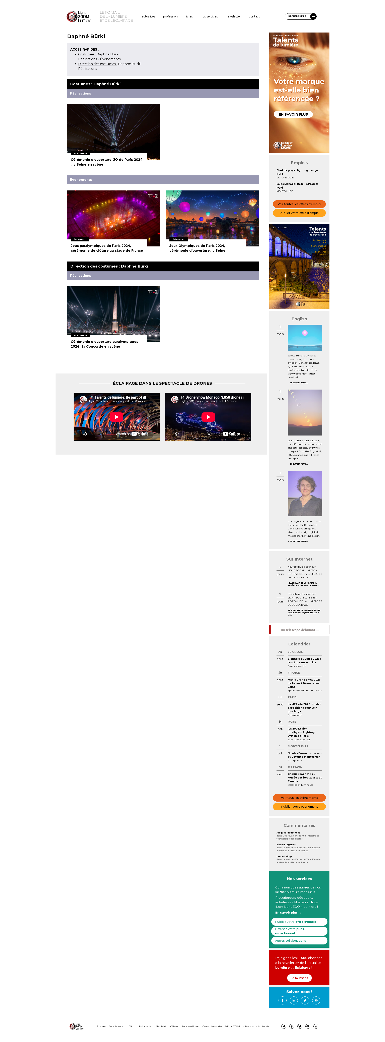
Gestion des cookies (212, 1026)
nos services (209, 16)
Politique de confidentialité (152, 1026)
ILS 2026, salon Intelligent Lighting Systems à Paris (301, 732)
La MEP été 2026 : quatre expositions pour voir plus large (304, 708)
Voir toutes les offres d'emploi (299, 204)
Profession (170, 16)
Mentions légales (190, 1026)
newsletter (233, 16)
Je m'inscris (299, 978)
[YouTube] (316, 1000)
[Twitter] (305, 1000)
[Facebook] (283, 1000)
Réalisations (87, 59)
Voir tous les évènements (299, 798)
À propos (101, 1026)
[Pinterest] (283, 1026)
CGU (131, 1026)
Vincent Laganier (286, 844)
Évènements (110, 59)
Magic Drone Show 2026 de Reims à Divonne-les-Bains (304, 683)
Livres (189, 16)
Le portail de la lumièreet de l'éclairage (116, 16)
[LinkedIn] (294, 1000)
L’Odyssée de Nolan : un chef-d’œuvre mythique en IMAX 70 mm (304, 612)
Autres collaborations (290, 940)
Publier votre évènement (299, 806)
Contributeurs (116, 1026)
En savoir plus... (299, 383)
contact (254, 16)
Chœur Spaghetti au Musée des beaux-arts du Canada (305, 777)
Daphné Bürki (98, 54)
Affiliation (174, 1026)
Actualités (148, 16)
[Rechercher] (313, 16)
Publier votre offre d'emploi (299, 213)
